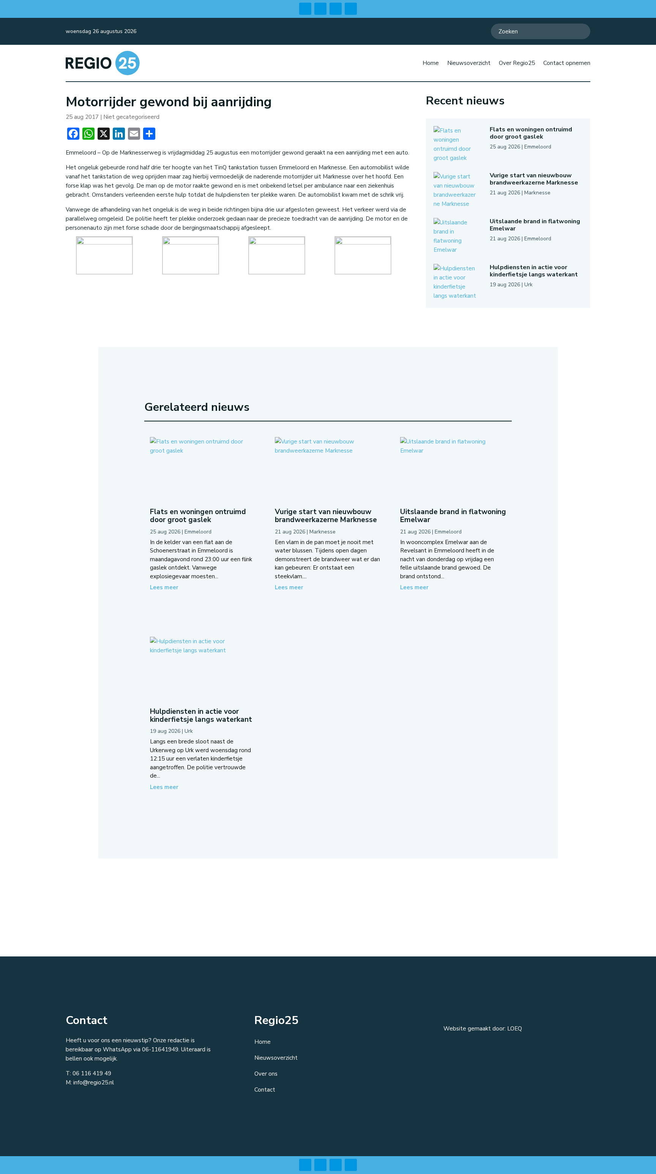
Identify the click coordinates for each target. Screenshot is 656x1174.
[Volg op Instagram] (320, 9)
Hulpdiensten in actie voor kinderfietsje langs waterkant (534, 271)
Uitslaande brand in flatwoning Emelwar (535, 225)
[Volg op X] (336, 9)
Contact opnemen (566, 63)
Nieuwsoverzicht (468, 63)
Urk (528, 284)
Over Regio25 (517, 63)
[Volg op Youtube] (351, 9)
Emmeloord (537, 146)
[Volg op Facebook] (305, 9)
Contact (264, 1090)
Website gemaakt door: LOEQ (482, 1028)
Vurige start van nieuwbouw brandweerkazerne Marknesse (534, 179)
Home (431, 63)
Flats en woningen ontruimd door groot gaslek (531, 133)
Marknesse (537, 192)
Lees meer (164, 587)
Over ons (266, 1074)
